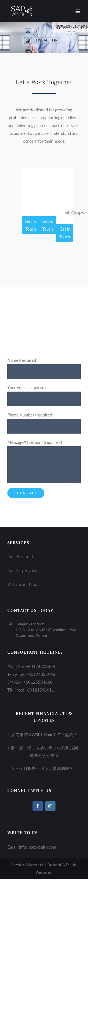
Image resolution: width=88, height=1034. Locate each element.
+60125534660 (38, 682)
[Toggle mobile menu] (78, 11)
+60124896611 (39, 690)
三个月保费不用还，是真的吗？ (44, 768)
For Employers (22, 570)
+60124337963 (40, 674)
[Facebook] (38, 806)
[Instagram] (50, 806)
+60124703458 (40, 666)
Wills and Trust (23, 584)
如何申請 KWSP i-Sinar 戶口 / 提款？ (44, 734)
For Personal (20, 556)
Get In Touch (30, 225)
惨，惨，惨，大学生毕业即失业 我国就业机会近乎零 (44, 751)
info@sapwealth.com (37, 847)
